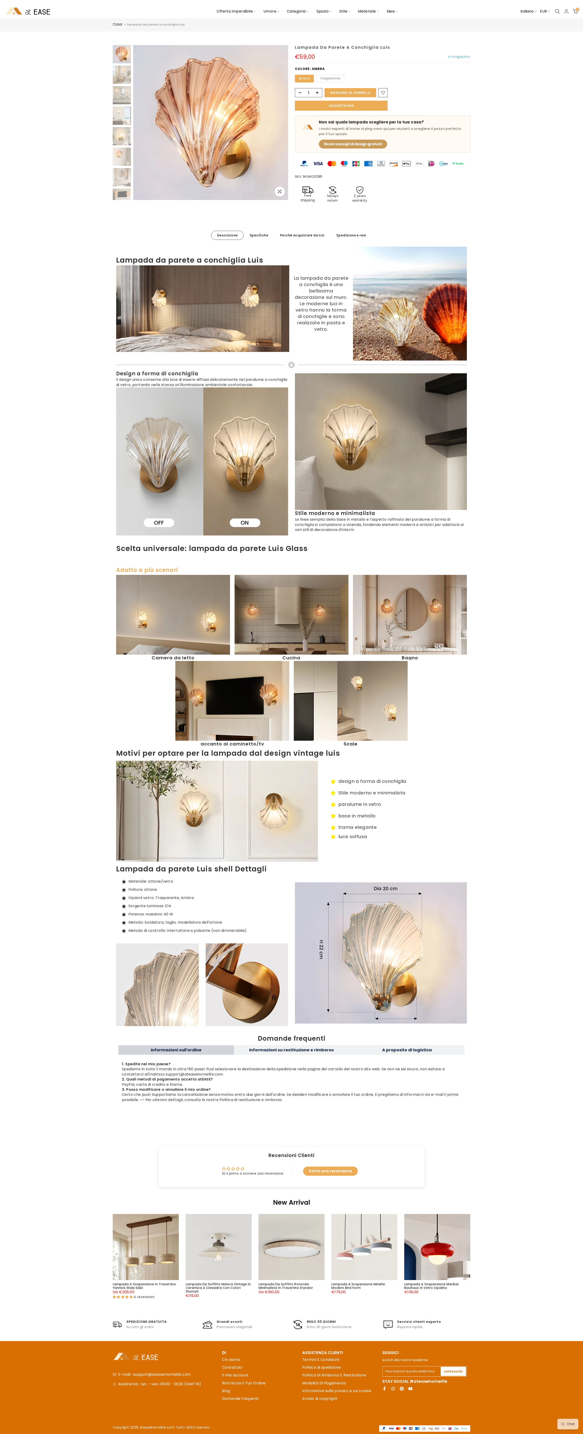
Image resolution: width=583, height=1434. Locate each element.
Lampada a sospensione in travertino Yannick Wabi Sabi (144, 1286)
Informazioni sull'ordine (176, 1050)
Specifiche (259, 235)
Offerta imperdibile (235, 11)
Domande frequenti (240, 1398)
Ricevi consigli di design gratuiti (353, 144)
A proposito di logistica (407, 1050)
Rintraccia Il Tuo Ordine (244, 1383)
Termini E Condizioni (320, 1359)
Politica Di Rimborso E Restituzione (334, 1375)
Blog (226, 1390)
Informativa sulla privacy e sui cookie (336, 1390)
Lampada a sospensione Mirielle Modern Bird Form (358, 1286)
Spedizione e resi (351, 235)
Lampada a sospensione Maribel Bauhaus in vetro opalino (431, 1286)
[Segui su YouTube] (410, 1388)
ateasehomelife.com (157, 1427)
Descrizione (227, 235)
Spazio (323, 11)
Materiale (367, 11)
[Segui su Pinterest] (402, 1388)
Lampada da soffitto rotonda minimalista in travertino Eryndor (285, 1286)
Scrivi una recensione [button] (330, 1171)
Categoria (296, 11)
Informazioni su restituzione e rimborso (291, 1050)
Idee (391, 11)
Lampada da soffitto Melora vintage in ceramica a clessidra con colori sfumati (218, 1288)
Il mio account (235, 1375)
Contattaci (232, 1367)
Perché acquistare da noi (302, 235)
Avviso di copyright (320, 1398)
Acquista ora (341, 105)
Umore (269, 11)
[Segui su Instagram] (393, 1388)
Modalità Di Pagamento (324, 1383)
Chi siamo (231, 1359)
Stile (343, 11)
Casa (117, 24)
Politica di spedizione (321, 1367)
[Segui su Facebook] (384, 1388)
